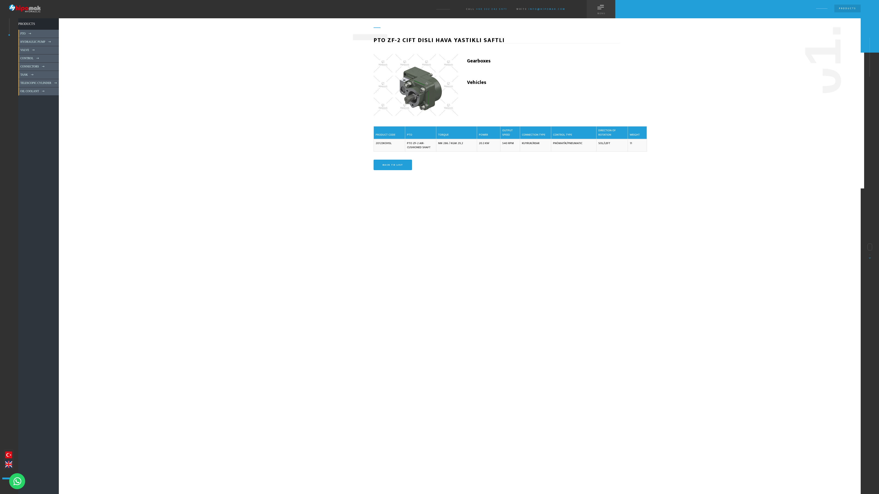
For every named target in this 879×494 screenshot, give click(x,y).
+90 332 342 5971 (491, 9)
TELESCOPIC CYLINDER (35, 83)
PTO (22, 33)
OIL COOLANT (29, 91)
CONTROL (26, 58)
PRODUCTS (26, 24)
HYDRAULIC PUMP (32, 41)
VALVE (24, 50)
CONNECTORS (29, 66)
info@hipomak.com (547, 9)
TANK (24, 74)
